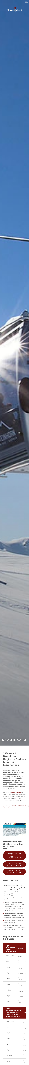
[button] (26, 2)
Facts (6, 805)
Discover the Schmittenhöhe (14, 864)
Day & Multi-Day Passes (19, 805)
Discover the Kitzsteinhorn (14, 871)
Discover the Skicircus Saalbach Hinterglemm (14, 855)
